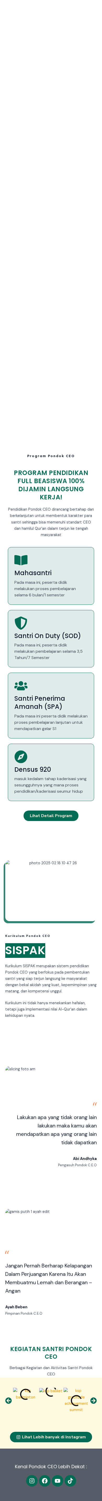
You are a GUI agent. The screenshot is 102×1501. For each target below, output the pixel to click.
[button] (8, 1400)
